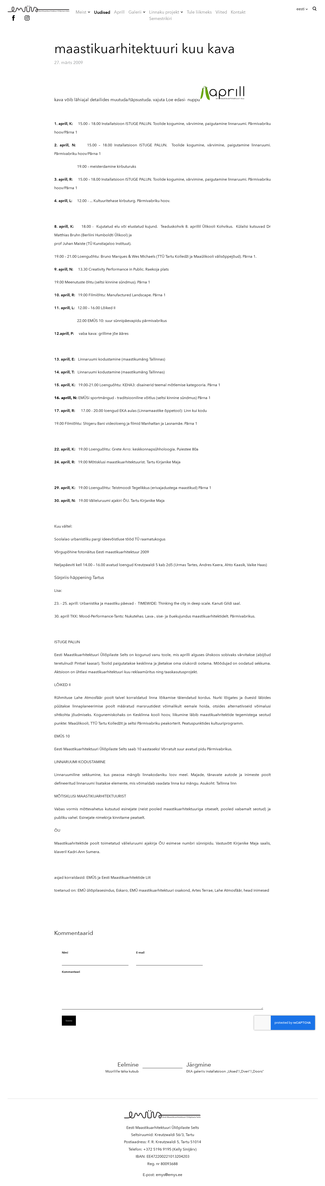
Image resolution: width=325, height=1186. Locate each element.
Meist (81, 12)
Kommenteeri (71, 972)
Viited (221, 12)
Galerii (135, 12)
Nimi (65, 952)
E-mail (140, 952)
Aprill (119, 12)
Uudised (102, 12)
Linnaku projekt (164, 12)
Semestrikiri (160, 18)
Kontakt (238, 12)
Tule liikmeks (199, 12)
